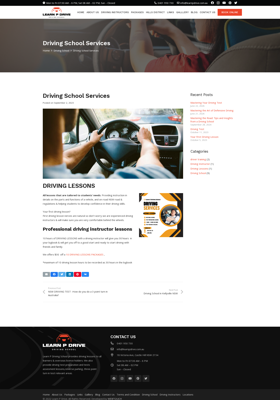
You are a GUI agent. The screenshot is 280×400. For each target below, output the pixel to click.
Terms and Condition (128, 394)
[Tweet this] (62, 274)
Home (46, 394)
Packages (69, 394)
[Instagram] (218, 3)
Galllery (89, 394)
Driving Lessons (199, 168)
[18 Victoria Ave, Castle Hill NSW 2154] (114, 355)
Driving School (198, 173)
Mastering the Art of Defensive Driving (211, 110)
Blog (97, 394)
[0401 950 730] (114, 343)
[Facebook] (212, 2)
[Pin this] (77, 274)
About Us (57, 394)
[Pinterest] (230, 2)
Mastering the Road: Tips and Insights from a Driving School (211, 119)
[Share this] (54, 274)
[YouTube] (224, 2)
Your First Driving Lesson (204, 136)
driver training (198, 159)
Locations (188, 394)
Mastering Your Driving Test (206, 102)
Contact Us (108, 394)
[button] (113, 237)
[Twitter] (235, 2)
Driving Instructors (170, 394)
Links (80, 394)
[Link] (56, 12)
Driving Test (197, 129)
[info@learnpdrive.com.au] (114, 349)
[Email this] (46, 274)
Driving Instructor (200, 163)
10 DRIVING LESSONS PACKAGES (84, 254)
